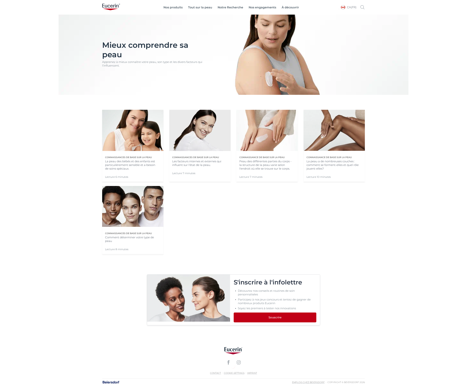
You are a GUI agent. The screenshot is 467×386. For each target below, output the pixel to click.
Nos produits (173, 7)
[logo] (111, 7)
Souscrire (275, 317)
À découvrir (290, 7)
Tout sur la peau (200, 7)
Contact (215, 373)
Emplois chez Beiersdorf (308, 382)
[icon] (228, 362)
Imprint (252, 373)
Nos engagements (262, 7)
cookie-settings (234, 373)
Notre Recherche (230, 7)
